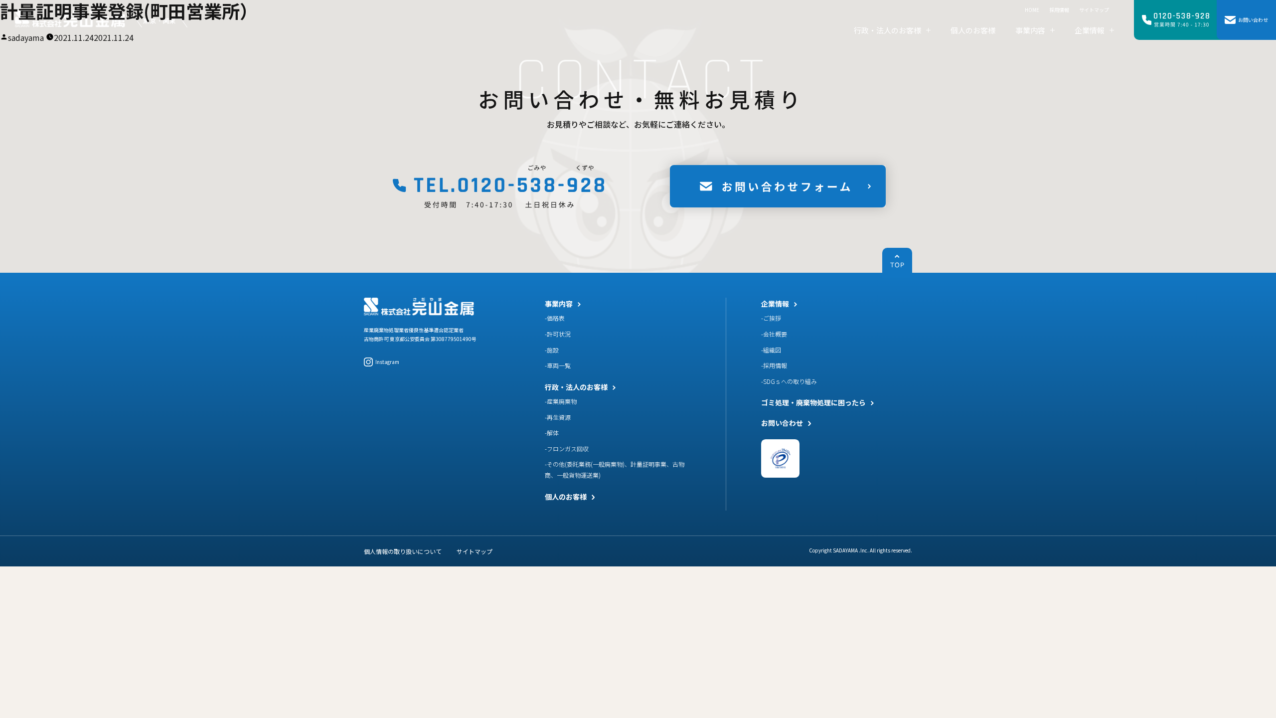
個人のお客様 (566, 497)
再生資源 (559, 417)
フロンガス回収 (568, 448)
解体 (553, 432)
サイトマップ (474, 551)
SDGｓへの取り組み (790, 381)
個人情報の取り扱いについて (403, 551)
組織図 (772, 350)
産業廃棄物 (562, 401)
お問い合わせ (782, 423)
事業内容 (559, 304)
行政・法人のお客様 (576, 387)
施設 (553, 350)
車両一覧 (559, 365)
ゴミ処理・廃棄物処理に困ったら (813, 402)
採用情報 (775, 365)
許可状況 (559, 334)
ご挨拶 (772, 318)
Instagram (387, 361)
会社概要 (775, 334)
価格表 (556, 318)
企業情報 (775, 304)
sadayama (26, 37)
